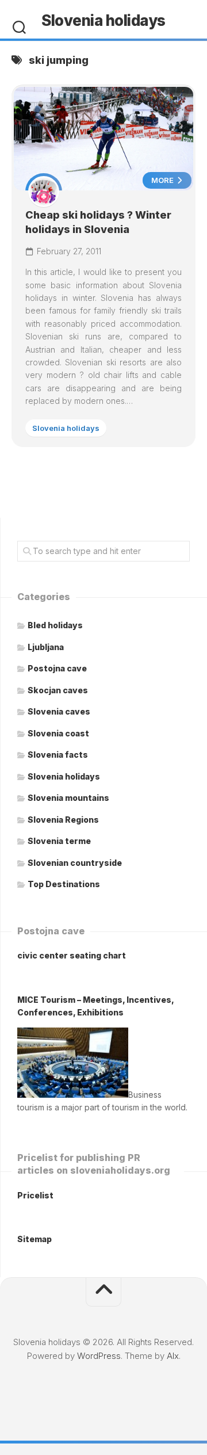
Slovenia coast (58, 733)
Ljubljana (46, 647)
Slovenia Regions (63, 819)
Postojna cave (57, 668)
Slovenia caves (59, 711)
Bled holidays (55, 625)
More (163, 180)
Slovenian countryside (75, 863)
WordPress (99, 1355)
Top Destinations (64, 884)
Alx (173, 1355)
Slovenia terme (59, 841)
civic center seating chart (71, 955)
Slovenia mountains (68, 798)
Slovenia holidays (103, 20)
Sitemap (34, 1239)
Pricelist (35, 1195)
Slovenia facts (58, 754)
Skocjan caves (58, 690)
